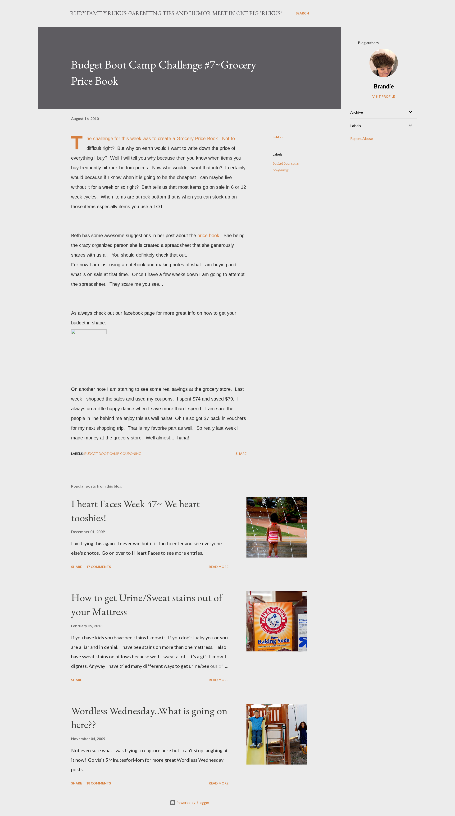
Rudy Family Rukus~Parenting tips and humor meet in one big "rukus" (176, 13)
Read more (218, 567)
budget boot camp (286, 163)
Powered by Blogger (192, 802)
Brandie (384, 86)
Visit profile (383, 96)
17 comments (98, 567)
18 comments (98, 783)
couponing (280, 170)
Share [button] (278, 137)
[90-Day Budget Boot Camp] (89, 333)
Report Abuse (361, 138)
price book (208, 235)
